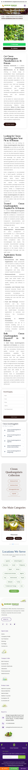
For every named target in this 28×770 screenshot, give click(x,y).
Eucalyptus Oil (5, 698)
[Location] (3, 717)
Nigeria (22, 573)
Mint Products (5, 661)
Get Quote (9, 538)
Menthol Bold (4, 693)
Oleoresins (4, 668)
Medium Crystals (5, 695)
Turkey (18, 582)
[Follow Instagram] (6, 624)
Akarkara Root (14, 485)
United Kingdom (18, 561)
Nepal (22, 577)
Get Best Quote (10, 124)
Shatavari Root (14, 481)
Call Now (15, 48)
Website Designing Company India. (15, 765)
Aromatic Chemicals (6, 666)
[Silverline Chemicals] (9, 6)
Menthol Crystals (5, 688)
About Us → (6, 619)
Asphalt (14, 493)
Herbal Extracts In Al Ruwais (14, 17)
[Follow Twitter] (10, 624)
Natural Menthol (5, 691)
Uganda (8, 561)
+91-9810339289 (6, 1)
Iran (22, 586)
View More (18, 538)
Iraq (5, 577)
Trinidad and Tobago (10, 586)
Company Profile (5, 636)
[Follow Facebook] (2, 624)
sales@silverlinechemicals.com (19, 1)
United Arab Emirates (10, 573)
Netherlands (13, 577)
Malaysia (10, 582)
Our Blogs (3, 643)
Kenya (17, 569)
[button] (24, 528)
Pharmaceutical (5, 671)
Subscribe (22, 757)
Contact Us (4, 646)
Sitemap (3, 641)
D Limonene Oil (5, 700)
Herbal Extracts (5, 673)
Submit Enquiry (14, 417)
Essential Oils (4, 664)
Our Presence (4, 639)
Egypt (10, 569)
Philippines (22, 565)
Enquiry (24, 768)
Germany (5, 565)
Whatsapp (15, 44)
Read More (14, 591)
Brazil (13, 565)
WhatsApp (14, 768)
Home (2, 17)
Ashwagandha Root (14, 489)
